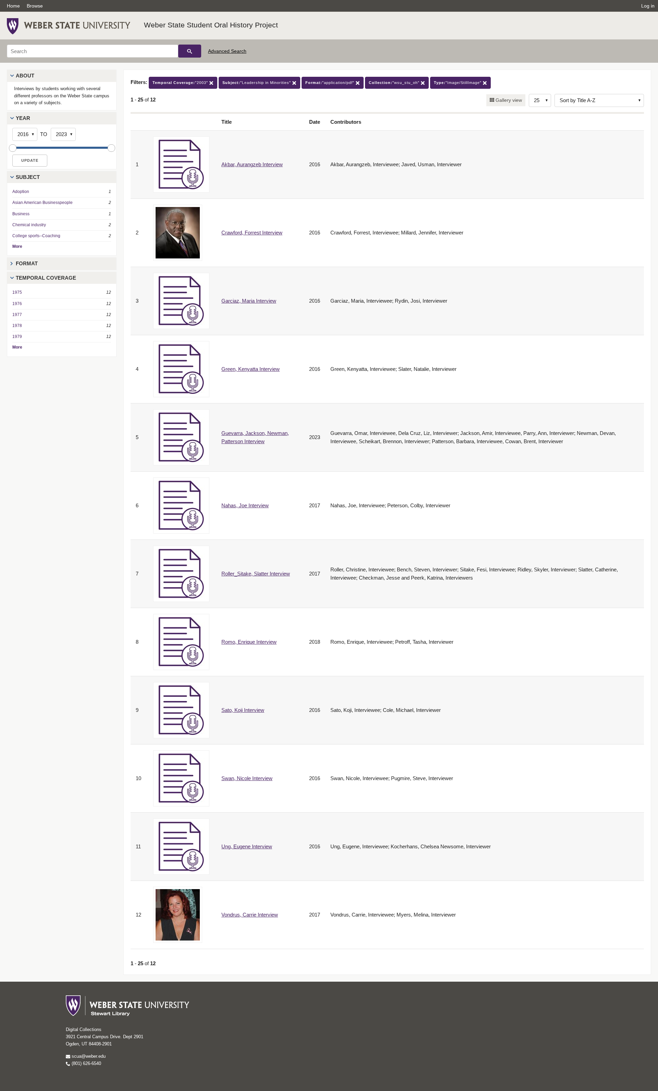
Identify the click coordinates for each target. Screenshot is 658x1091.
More (17, 246)
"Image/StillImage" (458, 83)
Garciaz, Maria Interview (248, 301)
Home (13, 6)
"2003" (181, 83)
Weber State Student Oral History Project (211, 25)
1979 (17, 336)
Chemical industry (29, 224)
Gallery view (508, 100)
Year (23, 118)
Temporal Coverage (46, 278)
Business (20, 213)
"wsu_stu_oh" (395, 83)
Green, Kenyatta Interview (250, 369)
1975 (17, 292)
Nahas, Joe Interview (245, 505)
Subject (28, 177)
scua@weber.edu (88, 1056)
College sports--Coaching (36, 235)
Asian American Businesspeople (42, 202)
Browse (35, 6)
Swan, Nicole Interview (246, 778)
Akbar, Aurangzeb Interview (252, 164)
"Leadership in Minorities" (257, 83)
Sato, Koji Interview (242, 710)
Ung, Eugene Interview (246, 846)
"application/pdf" (330, 83)
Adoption (20, 191)
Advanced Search (227, 51)
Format (27, 263)
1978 (17, 325)
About (25, 75)
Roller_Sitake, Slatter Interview (255, 574)
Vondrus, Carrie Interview (249, 915)
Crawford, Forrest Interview (251, 232)
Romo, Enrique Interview (249, 642)
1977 (17, 314)
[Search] (189, 51)
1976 (17, 303)
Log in (648, 6)
